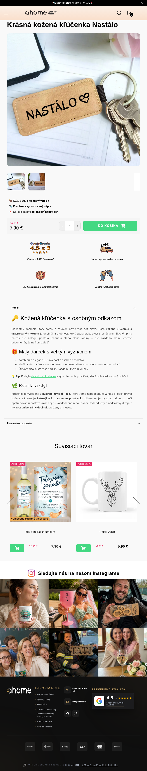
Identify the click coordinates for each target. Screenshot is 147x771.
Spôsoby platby (43, 699)
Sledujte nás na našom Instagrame (78, 573)
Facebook (67, 713)
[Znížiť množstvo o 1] (62, 226)
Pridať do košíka (110, 226)
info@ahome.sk (79, 701)
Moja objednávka (44, 726)
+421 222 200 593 (79, 690)
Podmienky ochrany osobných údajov (45, 715)
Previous (10, 503)
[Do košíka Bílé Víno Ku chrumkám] (17, 548)
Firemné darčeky (44, 721)
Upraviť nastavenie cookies (100, 765)
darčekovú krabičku (43, 376)
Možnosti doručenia (45, 694)
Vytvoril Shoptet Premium (44, 764)
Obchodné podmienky (46, 709)
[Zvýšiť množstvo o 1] (77, 226)
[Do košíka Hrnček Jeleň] (83, 548)
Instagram (75, 713)
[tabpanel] (40, 507)
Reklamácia (42, 704)
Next (136, 503)
